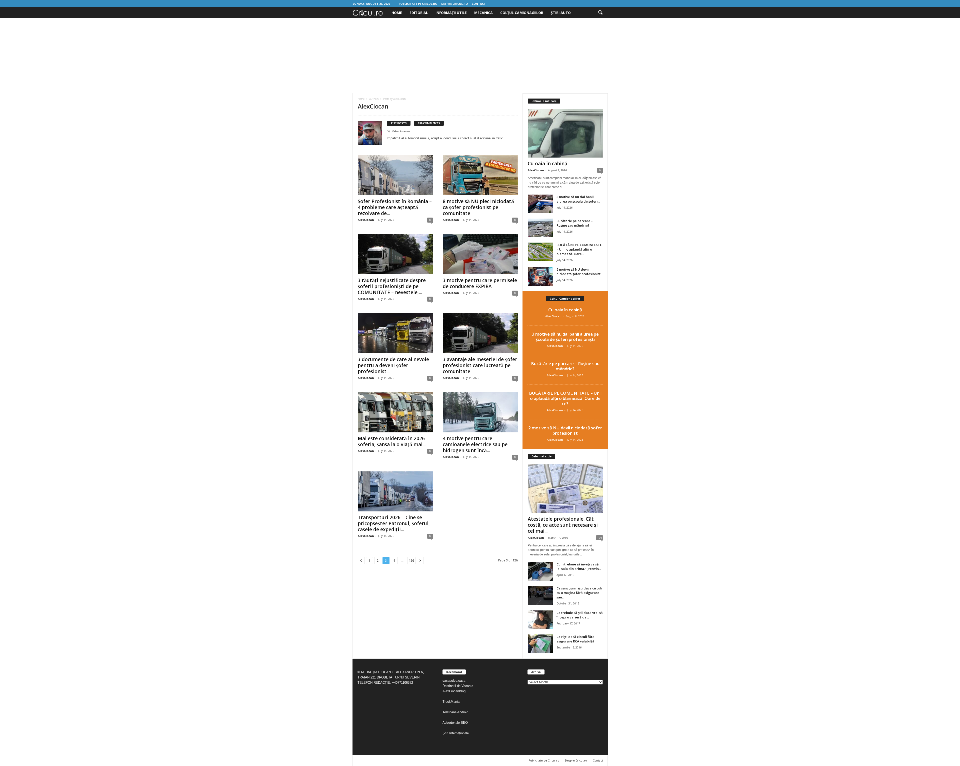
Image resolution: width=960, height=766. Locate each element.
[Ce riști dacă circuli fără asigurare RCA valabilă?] (540, 643)
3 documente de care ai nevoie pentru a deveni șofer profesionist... (393, 365)
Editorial (419, 12)
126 (411, 560)
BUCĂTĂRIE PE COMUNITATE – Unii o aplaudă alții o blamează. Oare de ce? (565, 398)
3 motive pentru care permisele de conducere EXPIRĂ (480, 283)
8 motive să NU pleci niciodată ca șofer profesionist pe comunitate (478, 207)
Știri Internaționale (456, 733)
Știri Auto (561, 12)
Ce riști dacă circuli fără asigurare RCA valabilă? (575, 638)
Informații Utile (451, 12)
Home (397, 12)
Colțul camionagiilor (521, 12)
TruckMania (451, 701)
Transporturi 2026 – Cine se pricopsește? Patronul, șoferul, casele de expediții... (394, 523)
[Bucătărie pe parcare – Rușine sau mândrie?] (540, 228)
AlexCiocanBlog (454, 691)
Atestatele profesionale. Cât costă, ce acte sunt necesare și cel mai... (563, 525)
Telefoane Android (455, 712)
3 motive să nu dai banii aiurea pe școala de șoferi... (578, 199)
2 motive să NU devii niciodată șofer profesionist (578, 271)
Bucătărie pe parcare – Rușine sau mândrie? (574, 223)
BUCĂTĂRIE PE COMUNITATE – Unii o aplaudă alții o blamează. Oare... (579, 249)
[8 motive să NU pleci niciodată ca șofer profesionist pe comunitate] (480, 175)
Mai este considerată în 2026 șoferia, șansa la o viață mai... (392, 441)
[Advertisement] (480, 56)
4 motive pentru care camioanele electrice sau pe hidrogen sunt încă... (475, 444)
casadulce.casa (453, 680)
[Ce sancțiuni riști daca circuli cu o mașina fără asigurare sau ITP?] (540, 595)
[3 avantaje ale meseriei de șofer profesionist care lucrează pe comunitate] (480, 333)
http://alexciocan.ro (398, 131)
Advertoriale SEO (455, 722)
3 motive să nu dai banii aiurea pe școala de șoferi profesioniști (565, 336)
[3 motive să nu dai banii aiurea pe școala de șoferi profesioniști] (540, 204)
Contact (479, 4)
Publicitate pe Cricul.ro (418, 4)
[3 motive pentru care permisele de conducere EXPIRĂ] (480, 254)
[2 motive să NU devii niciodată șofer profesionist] (540, 276)
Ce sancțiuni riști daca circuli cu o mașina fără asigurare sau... (579, 592)
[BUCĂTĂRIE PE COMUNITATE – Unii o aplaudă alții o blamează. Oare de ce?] (540, 252)
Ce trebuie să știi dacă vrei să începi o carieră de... (579, 614)
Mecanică (483, 12)
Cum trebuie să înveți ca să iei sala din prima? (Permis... (578, 566)
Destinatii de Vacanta (458, 686)
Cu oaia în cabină (547, 163)
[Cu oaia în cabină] (565, 133)
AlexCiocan (366, 220)
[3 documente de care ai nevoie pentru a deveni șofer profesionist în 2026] (395, 333)
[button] (600, 12)
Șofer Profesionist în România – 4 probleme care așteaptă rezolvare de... (395, 207)
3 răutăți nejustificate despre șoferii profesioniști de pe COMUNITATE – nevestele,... (392, 286)
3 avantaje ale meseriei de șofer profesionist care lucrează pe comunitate (480, 365)
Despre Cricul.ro (454, 4)
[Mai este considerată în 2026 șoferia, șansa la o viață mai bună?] (395, 412)
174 (599, 537)
